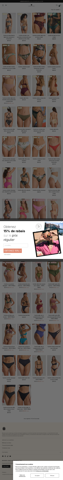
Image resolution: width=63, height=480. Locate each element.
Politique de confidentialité (42, 471)
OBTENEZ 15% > (12, 250)
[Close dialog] (61, 223)
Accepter (37, 475)
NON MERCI (7, 254)
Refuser (52, 475)
